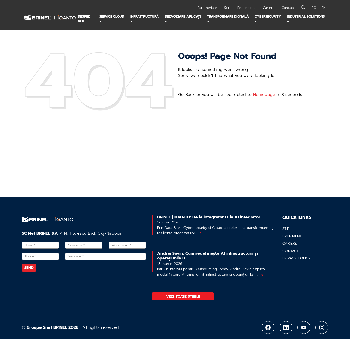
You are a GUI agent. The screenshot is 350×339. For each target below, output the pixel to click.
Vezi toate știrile (183, 296)
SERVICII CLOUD (111, 16)
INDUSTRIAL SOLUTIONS (306, 16)
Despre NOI (84, 19)
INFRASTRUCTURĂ (144, 16)
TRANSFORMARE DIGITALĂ (228, 16)
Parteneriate (207, 7)
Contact (288, 7)
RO (314, 7)
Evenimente (246, 7)
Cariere (268, 7)
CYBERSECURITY (268, 16)
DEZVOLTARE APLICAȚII (183, 16)
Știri (227, 7)
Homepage (264, 95)
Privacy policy (296, 258)
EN (324, 7)
